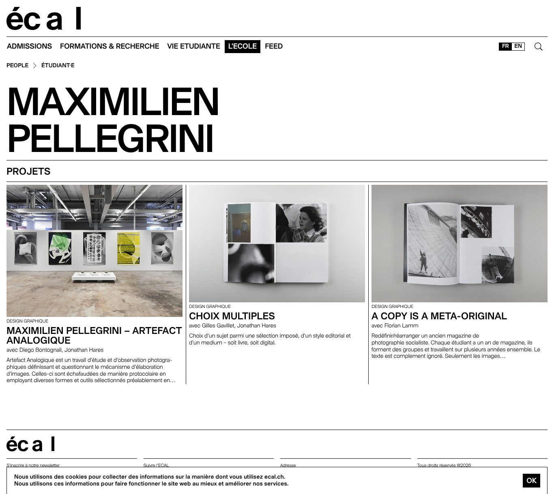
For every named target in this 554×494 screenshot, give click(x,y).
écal (30, 443)
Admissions (29, 46)
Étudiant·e (58, 66)
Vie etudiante (193, 46)
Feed (274, 46)
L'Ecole (242, 46)
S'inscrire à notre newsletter (33, 465)
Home (43, 18)
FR (505, 46)
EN (518, 46)
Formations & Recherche (109, 46)
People (17, 66)
